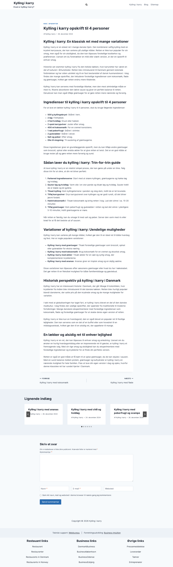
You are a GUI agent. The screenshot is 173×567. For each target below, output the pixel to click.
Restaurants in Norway (37, 562)
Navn (44, 488)
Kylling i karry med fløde (122, 381)
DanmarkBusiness (86, 546)
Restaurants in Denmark (37, 557)
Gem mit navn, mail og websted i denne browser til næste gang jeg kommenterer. (77, 495)
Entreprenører (135, 562)
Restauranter (37, 552)
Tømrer (135, 557)
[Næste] (145, 414)
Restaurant (37, 546)
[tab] (81, 426)
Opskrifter (53, 24)
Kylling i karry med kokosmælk (54, 381)
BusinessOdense (86, 557)
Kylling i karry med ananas (43, 409)
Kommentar (46, 452)
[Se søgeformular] (86, 5)
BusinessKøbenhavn (86, 552)
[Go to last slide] (28, 414)
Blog (146, 4)
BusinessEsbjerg (86, 562)
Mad (45, 24)
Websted (109, 488)
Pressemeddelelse (135, 546)
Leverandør (135, 552)
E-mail (77, 488)
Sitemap (154, 4)
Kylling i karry (135, 4)
